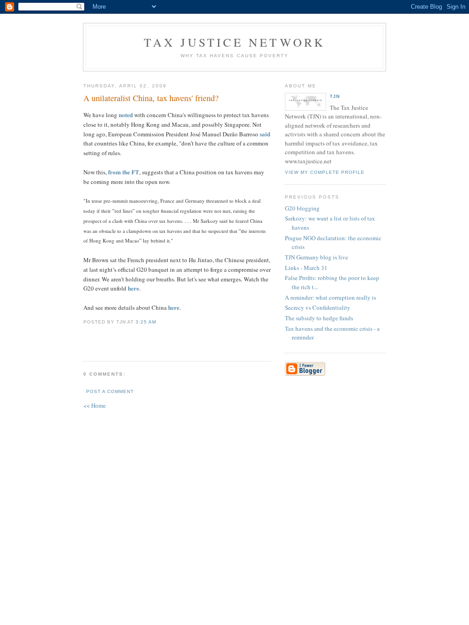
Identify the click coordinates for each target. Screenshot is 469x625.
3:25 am (146, 321)
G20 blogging (302, 208)
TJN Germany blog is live (316, 257)
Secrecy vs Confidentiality (317, 307)
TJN (335, 96)
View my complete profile (325, 172)
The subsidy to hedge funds (319, 318)
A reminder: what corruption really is (330, 297)
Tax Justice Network (235, 42)
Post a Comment (110, 391)
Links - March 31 (306, 268)
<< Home (94, 405)
